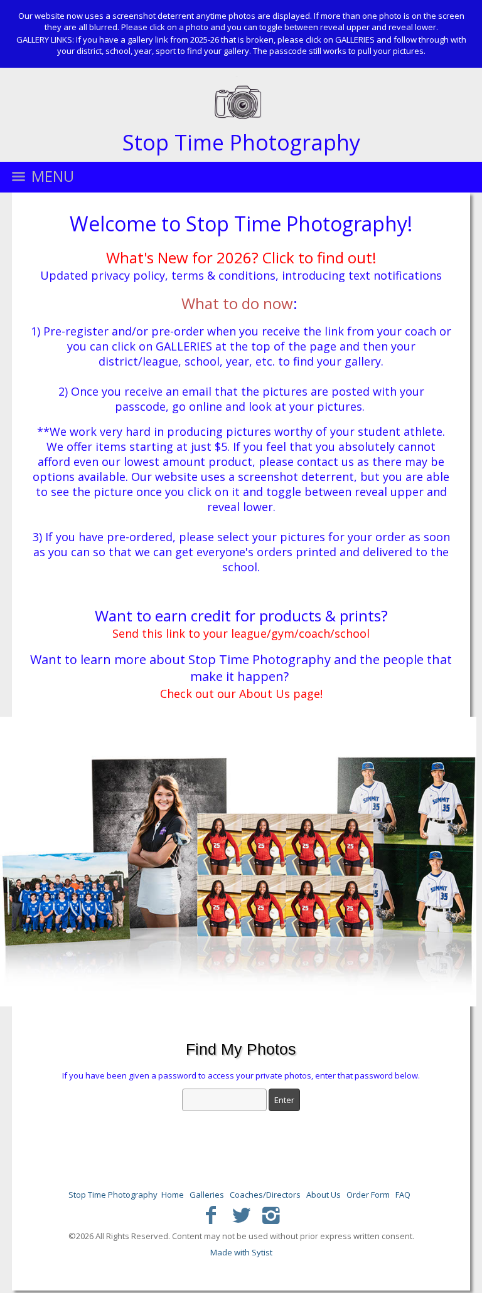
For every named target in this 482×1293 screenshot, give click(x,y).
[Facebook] (211, 1214)
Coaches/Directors (265, 1194)
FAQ (402, 1194)
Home (172, 1194)
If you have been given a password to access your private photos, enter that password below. (241, 1075)
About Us (323, 1194)
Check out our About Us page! (241, 693)
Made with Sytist (241, 1252)
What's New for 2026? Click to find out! (241, 257)
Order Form (368, 1194)
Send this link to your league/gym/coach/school (241, 633)
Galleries (207, 1194)
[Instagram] (271, 1214)
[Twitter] (241, 1214)
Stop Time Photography (113, 1194)
